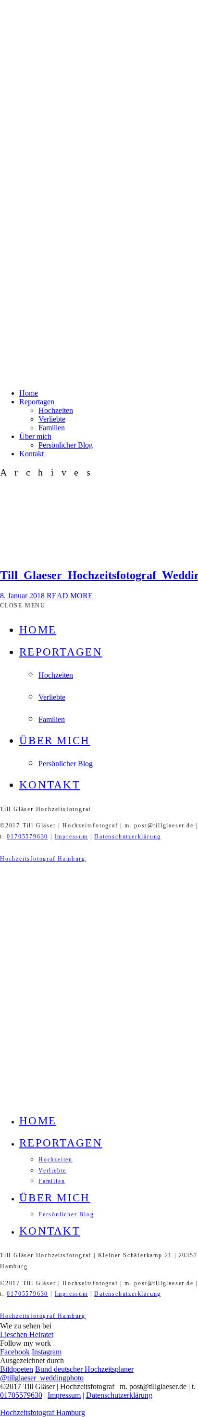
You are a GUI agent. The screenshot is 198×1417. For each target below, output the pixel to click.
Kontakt (31, 454)
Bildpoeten (16, 1369)
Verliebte (51, 419)
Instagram (47, 1352)
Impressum (71, 836)
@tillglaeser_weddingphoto (42, 1378)
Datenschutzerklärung (127, 836)
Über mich (35, 436)
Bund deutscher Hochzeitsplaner (84, 1369)
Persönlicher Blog (65, 445)
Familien (51, 428)
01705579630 (27, 836)
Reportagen (36, 402)
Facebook (15, 1352)
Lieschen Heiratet (26, 1334)
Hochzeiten (55, 410)
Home (28, 393)
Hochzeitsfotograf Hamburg (43, 858)
